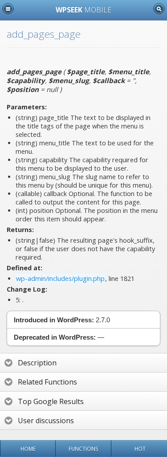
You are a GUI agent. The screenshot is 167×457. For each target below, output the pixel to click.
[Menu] (8, 9)
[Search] (159, 9)
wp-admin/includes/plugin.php (60, 278)
